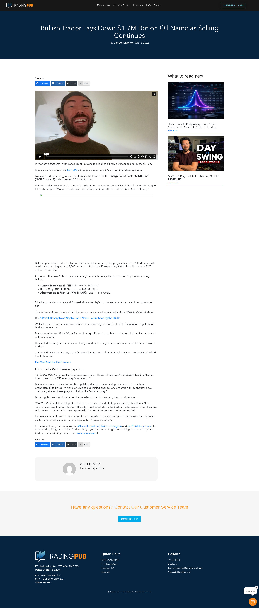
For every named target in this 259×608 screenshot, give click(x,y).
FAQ (148, 5)
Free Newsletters (109, 564)
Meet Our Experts (121, 5)
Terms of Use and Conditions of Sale (185, 568)
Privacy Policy (174, 560)
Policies (174, 554)
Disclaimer (173, 564)
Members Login (233, 5)
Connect (158, 5)
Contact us (129, 519)
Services (137, 5)
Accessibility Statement (179, 572)
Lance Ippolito (123, 42)
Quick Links (110, 554)
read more (173, 131)
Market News (103, 5)
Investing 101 (107, 568)
